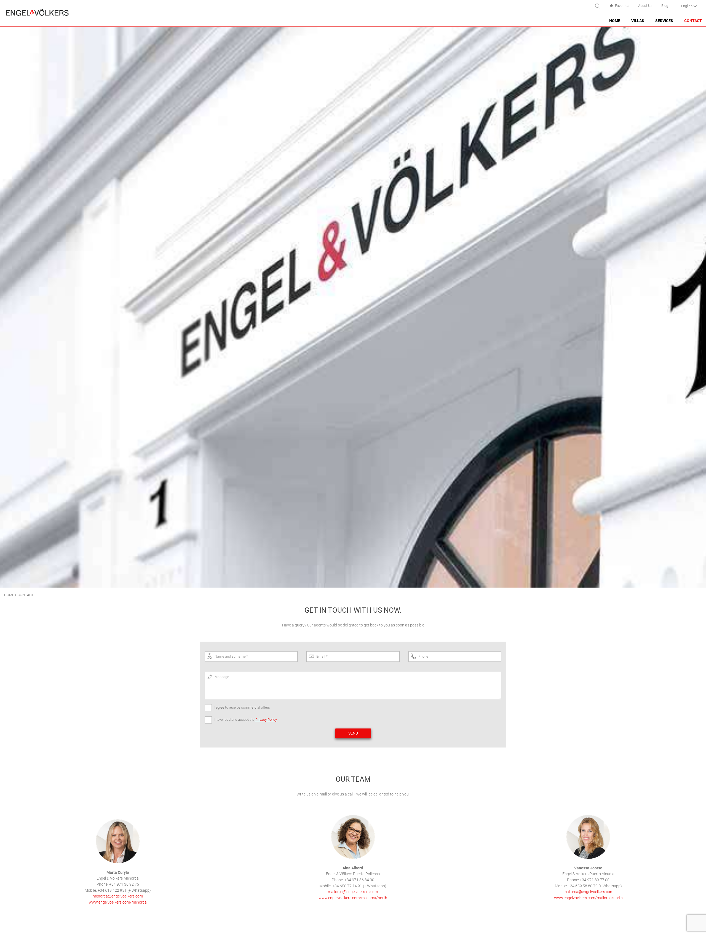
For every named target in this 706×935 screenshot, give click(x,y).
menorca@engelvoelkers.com (118, 896)
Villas (637, 20)
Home (614, 20)
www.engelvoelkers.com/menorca (118, 902)
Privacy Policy (266, 719)
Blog (664, 6)
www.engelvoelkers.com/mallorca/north (353, 898)
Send (353, 733)
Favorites (622, 6)
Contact (693, 20)
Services (664, 20)
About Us (645, 6)
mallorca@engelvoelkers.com (353, 892)
